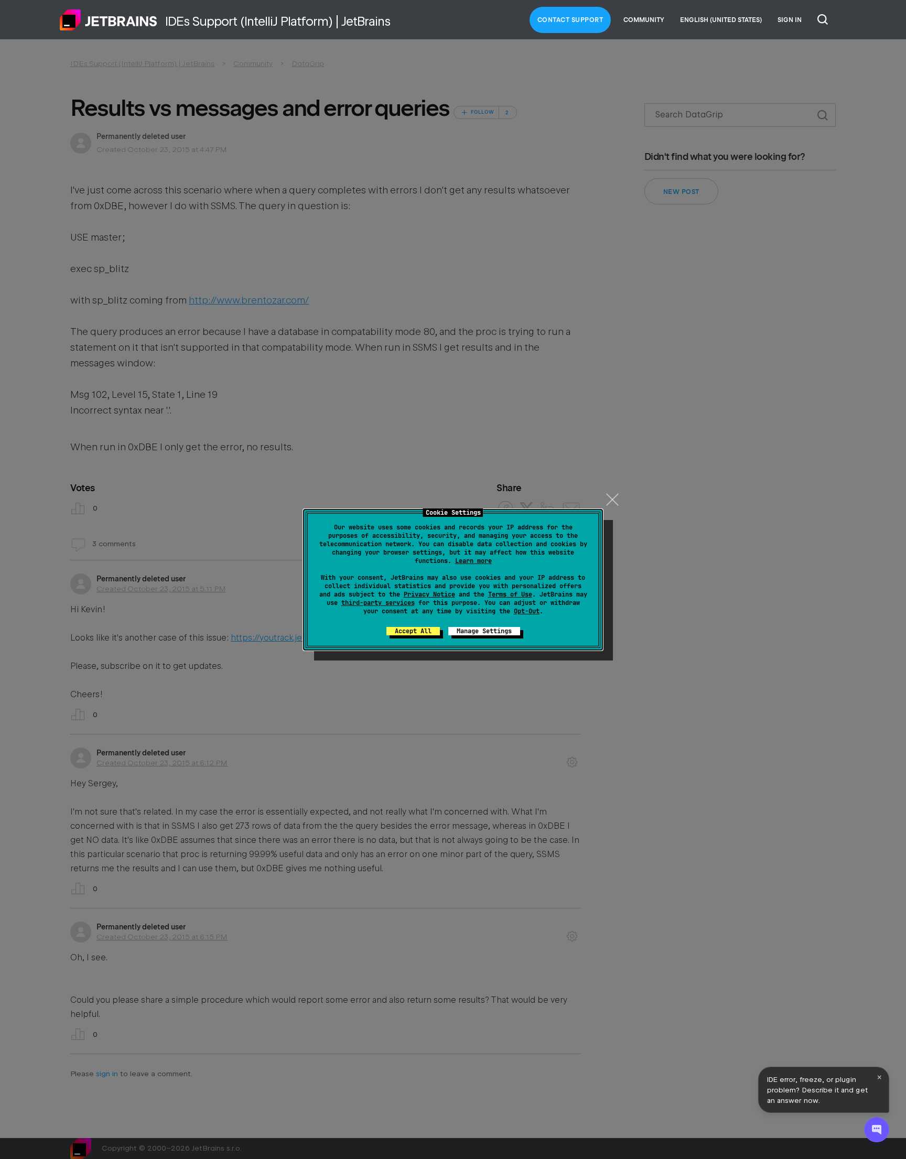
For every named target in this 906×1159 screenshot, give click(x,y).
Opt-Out (527, 611)
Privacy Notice (429, 594)
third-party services (378, 603)
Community (643, 20)
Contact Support (570, 20)
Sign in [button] (790, 20)
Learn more (473, 561)
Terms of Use (510, 594)
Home (108, 19)
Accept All (413, 631)
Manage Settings (484, 631)
